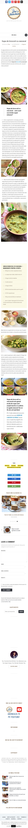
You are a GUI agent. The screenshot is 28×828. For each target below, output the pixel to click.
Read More (18, 826)
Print (15, 486)
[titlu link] (14, 712)
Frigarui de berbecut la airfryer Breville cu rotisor (17, 795)
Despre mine (14, 666)
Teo (9, 44)
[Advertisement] (14, 27)
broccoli (18, 62)
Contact (19, 819)
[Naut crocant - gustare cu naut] (7, 529)
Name (2, 564)
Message (3, 550)
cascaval (13, 465)
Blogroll (13, 819)
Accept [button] (13, 826)
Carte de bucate (11, 817)
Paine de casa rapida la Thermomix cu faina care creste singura (17, 789)
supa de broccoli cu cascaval (14, 467)
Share (15, 478)
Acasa (4, 817)
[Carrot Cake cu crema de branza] (14, 503)
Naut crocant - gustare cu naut (16, 529)
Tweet (15, 475)
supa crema (20, 465)
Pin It (15, 482)
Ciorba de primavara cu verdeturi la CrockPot (15, 783)
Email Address (4, 571)
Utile (18, 817)
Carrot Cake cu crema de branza (14, 515)
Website (3, 577)
